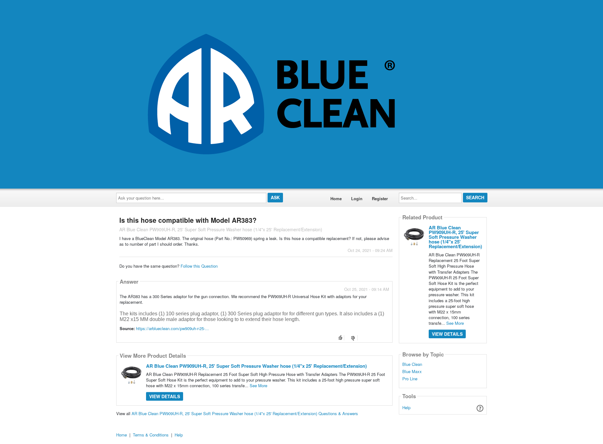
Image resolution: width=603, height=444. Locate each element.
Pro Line (409, 379)
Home (336, 198)
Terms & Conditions (151, 435)
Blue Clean (412, 364)
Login (356, 198)
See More (258, 385)
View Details (164, 396)
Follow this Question (199, 266)
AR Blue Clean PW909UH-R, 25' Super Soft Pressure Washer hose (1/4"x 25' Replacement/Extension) (256, 365)
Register (380, 198)
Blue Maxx (412, 371)
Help (406, 407)
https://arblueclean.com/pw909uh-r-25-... (172, 328)
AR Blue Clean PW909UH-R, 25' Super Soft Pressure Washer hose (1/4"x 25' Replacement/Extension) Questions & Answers (245, 413)
